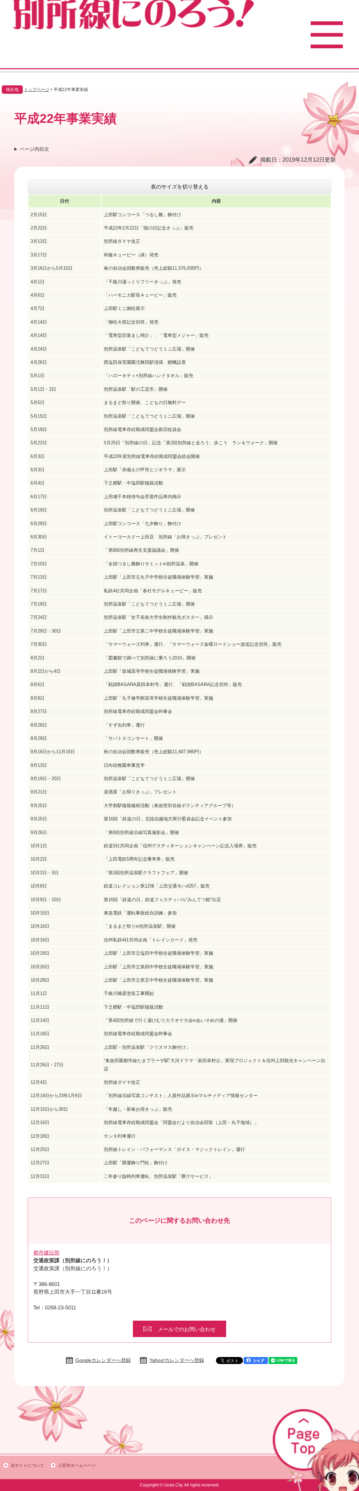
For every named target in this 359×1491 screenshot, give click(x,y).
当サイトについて (27, 1465)
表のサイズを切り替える (180, 187)
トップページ (36, 89)
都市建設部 (46, 1253)
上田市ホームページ (77, 1465)
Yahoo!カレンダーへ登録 (176, 1360)
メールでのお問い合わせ (187, 1329)
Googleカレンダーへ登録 (103, 1360)
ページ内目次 (34, 149)
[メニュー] (327, 34)
